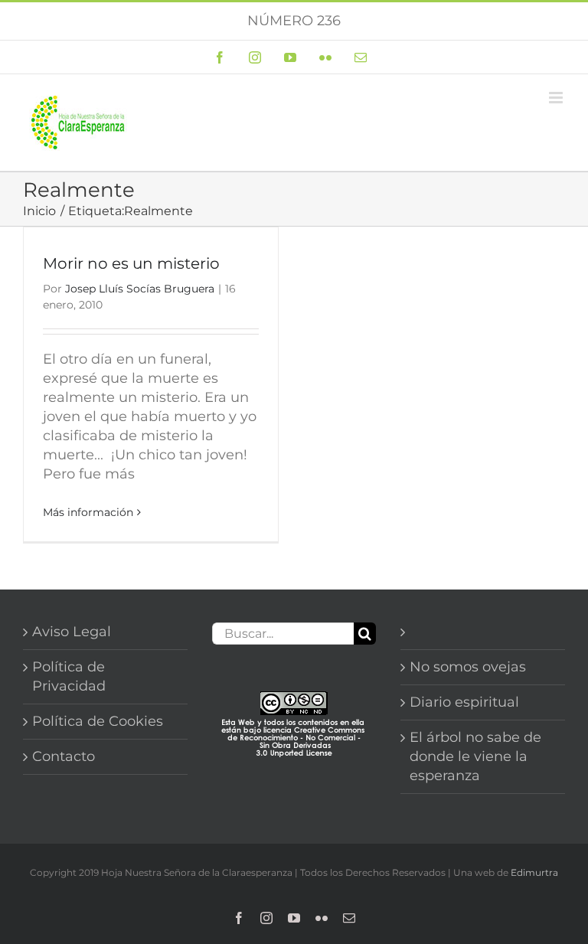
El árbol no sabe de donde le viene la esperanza (475, 756)
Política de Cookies (97, 721)
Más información (88, 512)
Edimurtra (534, 872)
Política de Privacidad (69, 676)
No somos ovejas (468, 666)
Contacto (63, 756)
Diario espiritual (464, 702)
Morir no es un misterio (131, 263)
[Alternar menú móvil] (557, 98)
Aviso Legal (71, 631)
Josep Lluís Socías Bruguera (139, 289)
